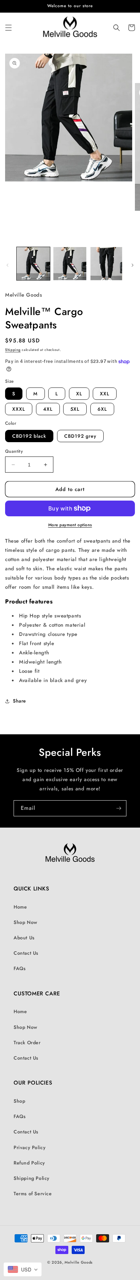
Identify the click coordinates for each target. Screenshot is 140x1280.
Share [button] (19, 700)
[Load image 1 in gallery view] (33, 264)
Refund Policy (29, 1162)
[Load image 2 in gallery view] (70, 264)
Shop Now (25, 922)
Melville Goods (79, 1262)
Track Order (27, 1042)
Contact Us (26, 953)
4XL (48, 409)
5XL (75, 409)
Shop (19, 1101)
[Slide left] (7, 265)
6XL (102, 409)
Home (20, 906)
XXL (104, 393)
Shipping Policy (32, 1178)
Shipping (13, 349)
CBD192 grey (80, 436)
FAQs (19, 968)
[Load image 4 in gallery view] (106, 264)
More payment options (70, 525)
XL (79, 393)
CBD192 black (29, 436)
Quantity (14, 451)
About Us (24, 937)
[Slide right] (132, 265)
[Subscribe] (118, 808)
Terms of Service (33, 1193)
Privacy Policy (30, 1147)
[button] (8, 27)
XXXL (18, 409)
